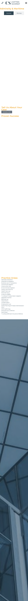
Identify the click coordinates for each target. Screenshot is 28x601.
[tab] (9, 13)
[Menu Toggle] (26, 3)
